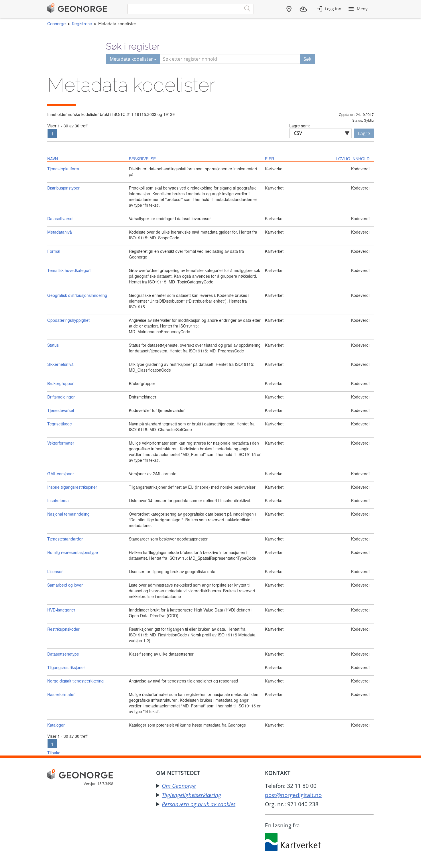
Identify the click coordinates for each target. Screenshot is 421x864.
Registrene (82, 23)
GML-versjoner (60, 473)
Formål (53, 251)
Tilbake (53, 752)
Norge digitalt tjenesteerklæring (75, 681)
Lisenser (55, 571)
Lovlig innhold (352, 158)
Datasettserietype (63, 654)
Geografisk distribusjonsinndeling (77, 295)
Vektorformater (60, 443)
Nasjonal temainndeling (68, 514)
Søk (307, 59)
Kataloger (56, 725)
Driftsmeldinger (61, 397)
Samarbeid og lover (65, 585)
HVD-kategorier (61, 610)
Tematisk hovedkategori (69, 270)
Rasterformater (61, 694)
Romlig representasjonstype (72, 552)
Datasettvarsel (60, 218)
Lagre (364, 133)
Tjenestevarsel (60, 410)
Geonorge (56, 23)
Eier (269, 158)
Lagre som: (299, 126)
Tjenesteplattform (63, 168)
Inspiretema (58, 500)
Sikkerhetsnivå (60, 364)
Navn (52, 158)
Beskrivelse (142, 158)
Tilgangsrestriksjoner (66, 667)
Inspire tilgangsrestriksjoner (72, 487)
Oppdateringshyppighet (68, 320)
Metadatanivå (59, 232)
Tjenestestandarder (65, 539)
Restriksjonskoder (63, 629)
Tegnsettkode (59, 424)
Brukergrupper (60, 383)
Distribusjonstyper (63, 188)
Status (53, 345)
